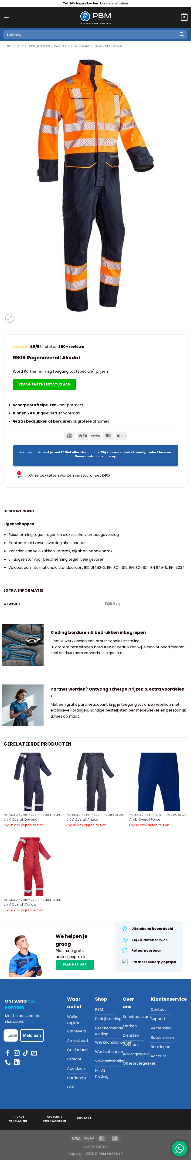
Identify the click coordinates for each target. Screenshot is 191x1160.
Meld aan (32, 1035)
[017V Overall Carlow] (32, 866)
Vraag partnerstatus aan (44, 384)
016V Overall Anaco (82, 819)
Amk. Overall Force (144, 819)
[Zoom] (9, 318)
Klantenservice (95, 1147)
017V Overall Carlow (19, 904)
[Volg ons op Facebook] (8, 1053)
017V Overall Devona (20, 819)
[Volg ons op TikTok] (25, 1053)
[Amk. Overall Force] (158, 782)
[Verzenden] (182, 34)
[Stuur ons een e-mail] (34, 1053)
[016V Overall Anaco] (95, 782)
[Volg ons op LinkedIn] (17, 1062)
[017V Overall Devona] (32, 782)
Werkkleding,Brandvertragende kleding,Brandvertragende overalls (71, 46)
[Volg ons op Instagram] (17, 1053)
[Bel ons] (8, 1062)
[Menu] (6, 17)
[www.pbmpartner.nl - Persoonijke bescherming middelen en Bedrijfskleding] (95, 17)
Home (7, 46)
